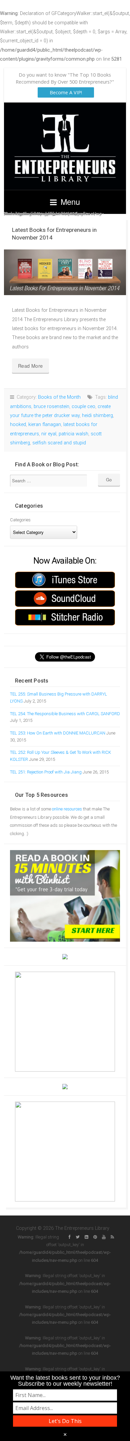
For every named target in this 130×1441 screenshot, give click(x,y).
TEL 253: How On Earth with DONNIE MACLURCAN (57, 732)
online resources (67, 808)
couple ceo (83, 406)
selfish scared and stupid (59, 443)
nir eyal (48, 434)
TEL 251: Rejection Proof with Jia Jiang (46, 771)
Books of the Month (59, 397)
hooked (18, 424)
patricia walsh (73, 434)
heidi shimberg (97, 415)
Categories (20, 519)
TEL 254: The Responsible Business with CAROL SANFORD (65, 713)
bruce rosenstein (51, 406)
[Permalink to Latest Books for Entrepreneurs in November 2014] (65, 272)
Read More (30, 365)
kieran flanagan (44, 424)
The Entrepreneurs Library (65, 146)
